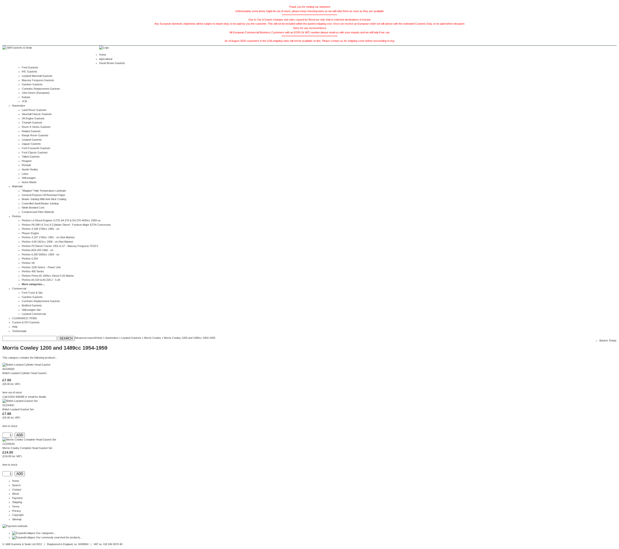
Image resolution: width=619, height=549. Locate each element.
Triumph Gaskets (32, 122)
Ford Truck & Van (32, 292)
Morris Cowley (152, 337)
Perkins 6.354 (30, 258)
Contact (16, 489)
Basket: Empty (608, 340)
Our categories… (46, 533)
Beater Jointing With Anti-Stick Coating (44, 199)
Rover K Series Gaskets (36, 126)
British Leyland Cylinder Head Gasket (24, 373)
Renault (26, 165)
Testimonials (19, 331)
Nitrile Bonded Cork (33, 207)
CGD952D (8, 443)
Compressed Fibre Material (38, 211)
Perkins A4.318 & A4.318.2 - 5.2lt (41, 279)
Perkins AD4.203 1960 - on (37, 250)
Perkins (16, 216)
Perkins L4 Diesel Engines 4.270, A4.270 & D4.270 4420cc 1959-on (61, 220)
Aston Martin (29, 182)
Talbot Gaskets (31, 156)
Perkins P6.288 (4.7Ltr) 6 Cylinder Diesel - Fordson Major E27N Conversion (66, 224)
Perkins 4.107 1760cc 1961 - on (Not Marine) (48, 237)
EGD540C (8, 405)
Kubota (26, 97)
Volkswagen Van (31, 309)
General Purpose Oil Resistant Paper (43, 195)
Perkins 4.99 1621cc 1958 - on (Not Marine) (47, 241)
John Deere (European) (36, 92)
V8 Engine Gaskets (33, 118)
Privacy (16, 510)
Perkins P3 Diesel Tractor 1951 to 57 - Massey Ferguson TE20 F (60, 246)
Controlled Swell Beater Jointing (40, 203)
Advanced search (84, 337)
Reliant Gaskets (31, 131)
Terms (16, 506)
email (31, 396)
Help (14, 326)
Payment (17, 498)
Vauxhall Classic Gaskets (37, 114)
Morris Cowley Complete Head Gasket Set (27, 448)
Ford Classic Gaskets (35, 152)
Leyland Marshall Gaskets (37, 75)
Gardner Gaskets (32, 84)
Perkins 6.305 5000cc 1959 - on (40, 254)
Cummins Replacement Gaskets (41, 88)
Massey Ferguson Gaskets (38, 80)
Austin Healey (30, 169)
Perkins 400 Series (33, 271)
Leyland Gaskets (32, 139)
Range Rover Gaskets (35, 135)
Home (102, 54)
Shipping (17, 502)
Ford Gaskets (30, 67)
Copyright (17, 514)
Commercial (19, 288)
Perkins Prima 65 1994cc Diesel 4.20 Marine (48, 275)
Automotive (18, 105)
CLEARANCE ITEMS (24, 318)
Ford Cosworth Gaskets (36, 148)
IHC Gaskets (29, 71)
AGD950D (8, 369)
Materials (17, 186)
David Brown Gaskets (112, 63)
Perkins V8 (28, 262)
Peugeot (26, 160)
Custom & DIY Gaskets (26, 322)
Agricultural (105, 59)
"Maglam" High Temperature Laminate (44, 190)
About (15, 493)
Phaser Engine (30, 233)
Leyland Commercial (34, 313)
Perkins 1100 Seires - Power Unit (41, 267)
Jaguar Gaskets (31, 143)
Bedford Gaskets (32, 305)
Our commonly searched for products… (59, 537)
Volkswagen (29, 177)
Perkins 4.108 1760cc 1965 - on (40, 228)
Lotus (25, 173)
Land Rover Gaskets (34, 109)
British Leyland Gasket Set (18, 409)
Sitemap (17, 519)
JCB (24, 101)
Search (16, 485)
